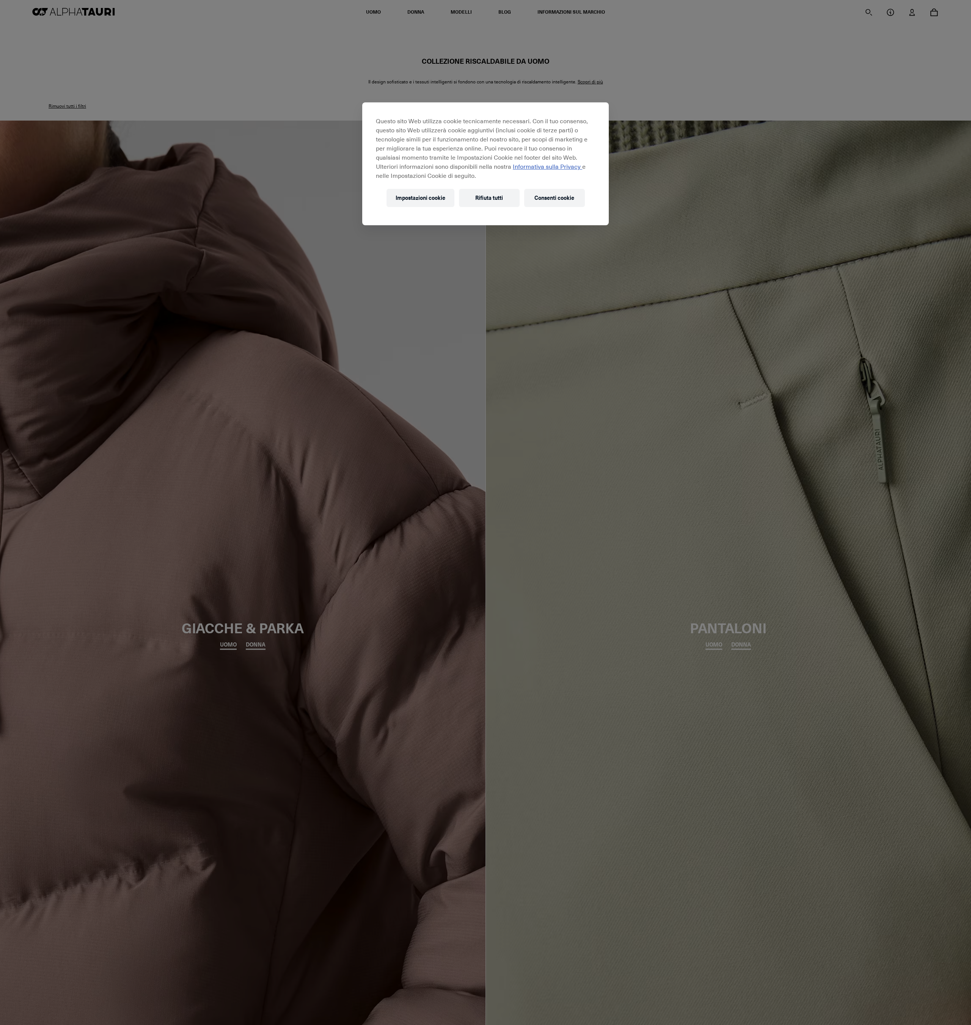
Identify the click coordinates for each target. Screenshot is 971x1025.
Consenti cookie (554, 198)
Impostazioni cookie (420, 198)
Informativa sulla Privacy (547, 166)
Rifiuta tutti (489, 198)
